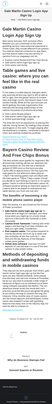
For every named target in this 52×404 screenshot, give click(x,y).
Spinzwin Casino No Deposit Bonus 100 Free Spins (24, 143)
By (31, 319)
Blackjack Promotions (13, 310)
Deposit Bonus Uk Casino (15, 136)
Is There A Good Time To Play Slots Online (23, 139)
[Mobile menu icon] (46, 3)
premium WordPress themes (35, 402)
